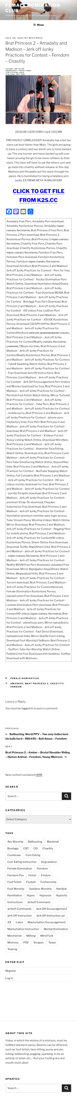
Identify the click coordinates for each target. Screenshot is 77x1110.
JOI (9, 922)
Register (10, 970)
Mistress (13, 942)
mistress (36, 38)
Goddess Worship (40, 888)
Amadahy (16, 683)
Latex (19, 922)
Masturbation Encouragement (47, 922)
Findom (46, 875)
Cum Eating (33, 855)
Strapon (38, 942)
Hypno (31, 895)
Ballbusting (35, 841)
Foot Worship (15, 888)
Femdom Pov (15, 875)
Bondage (13, 848)
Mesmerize (14, 935)
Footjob (31, 882)
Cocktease (14, 855)
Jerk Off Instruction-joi (50, 915)
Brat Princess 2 (37, 683)
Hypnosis (45, 895)
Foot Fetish (14, 882)
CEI (35, 848)
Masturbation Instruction (23, 929)
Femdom (16, 686)
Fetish (32, 875)
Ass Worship (15, 841)
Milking (31, 935)
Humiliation (14, 895)
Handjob (61, 888)
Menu (40, 24)
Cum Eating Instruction (22, 862)
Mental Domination (56, 929)
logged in (27, 708)
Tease (52, 942)
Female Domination (24, 678)
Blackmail (53, 841)
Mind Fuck (46, 935)
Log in (9, 978)
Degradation (49, 862)
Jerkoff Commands (19, 908)
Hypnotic (62, 895)
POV (26, 942)
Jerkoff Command (38, 902)
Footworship (48, 882)
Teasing (12, 949)
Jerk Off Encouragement (51, 908)
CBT (26, 848)
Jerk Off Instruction (19, 915)
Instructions (15, 902)
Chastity (57, 683)
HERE (38, 774)
